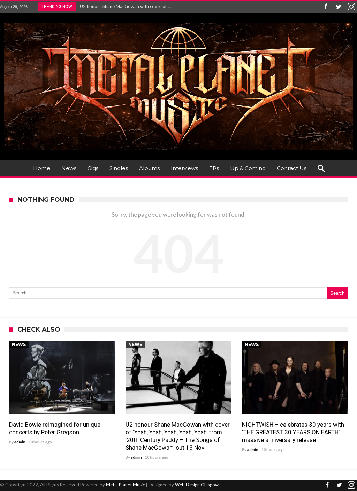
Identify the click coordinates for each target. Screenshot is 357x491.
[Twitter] (338, 7)
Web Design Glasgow (197, 485)
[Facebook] (325, 7)
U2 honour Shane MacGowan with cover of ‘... (124, 6)
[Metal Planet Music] (178, 23)
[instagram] (351, 7)
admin (19, 441)
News (19, 344)
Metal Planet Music (125, 485)
